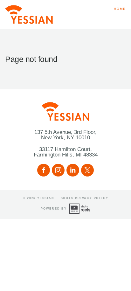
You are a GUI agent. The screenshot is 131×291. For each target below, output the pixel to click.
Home (120, 8)
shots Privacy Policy (84, 198)
